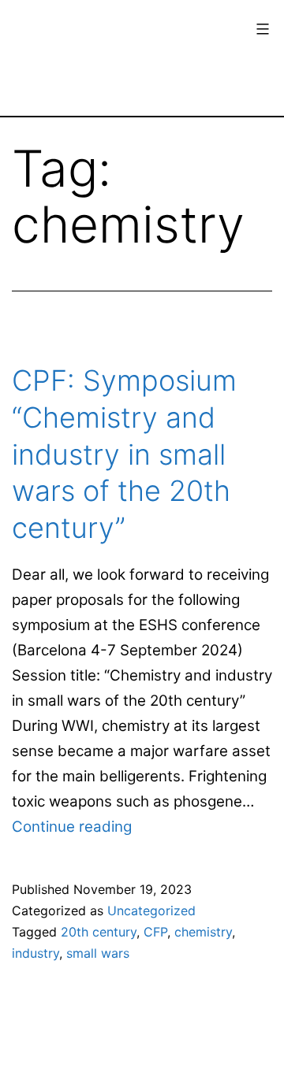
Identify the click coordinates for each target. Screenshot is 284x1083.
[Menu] (260, 29)
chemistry (203, 932)
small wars (97, 953)
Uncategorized (151, 910)
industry (35, 953)
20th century (98, 932)
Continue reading (72, 827)
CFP (155, 932)
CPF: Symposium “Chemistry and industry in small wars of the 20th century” (124, 454)
